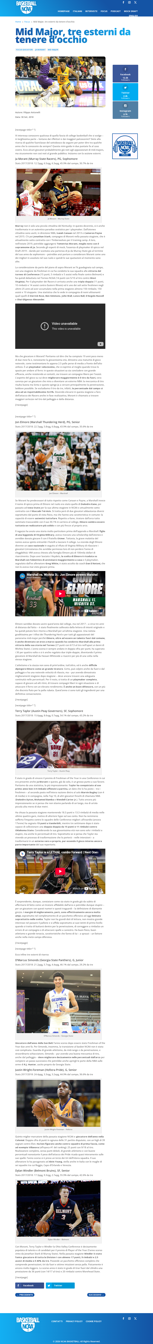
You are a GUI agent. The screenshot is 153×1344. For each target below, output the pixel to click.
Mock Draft (131, 11)
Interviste (91, 11)
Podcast (116, 11)
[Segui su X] (135, 2)
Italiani (77, 11)
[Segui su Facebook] (123, 2)
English (133, 16)
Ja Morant (40, 49)
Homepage (64, 11)
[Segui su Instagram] (129, 2)
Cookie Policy (93, 1321)
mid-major (53, 49)
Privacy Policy (74, 1321)
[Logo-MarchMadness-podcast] (125, 158)
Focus (104, 11)
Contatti (57, 1321)
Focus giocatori (24, 49)
